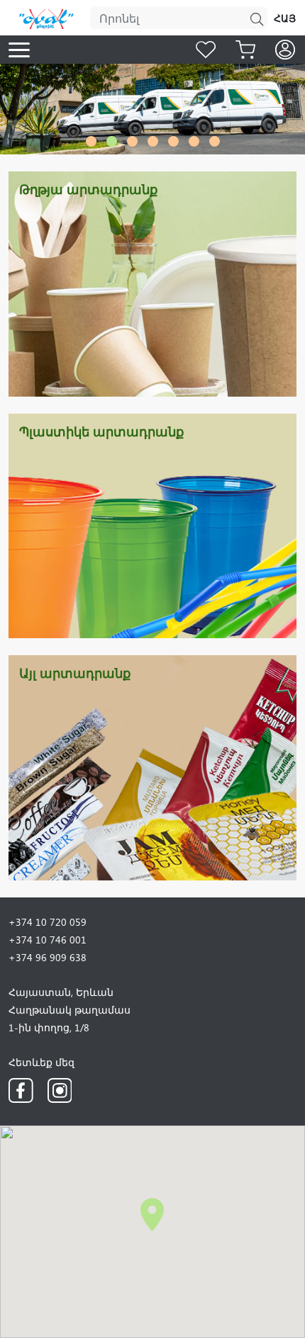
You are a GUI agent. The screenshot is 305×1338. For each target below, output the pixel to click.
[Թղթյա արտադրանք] (152, 282)
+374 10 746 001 (48, 939)
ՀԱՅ (285, 18)
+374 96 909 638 (48, 957)
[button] (91, 141)
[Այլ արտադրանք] (152, 766)
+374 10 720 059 (48, 922)
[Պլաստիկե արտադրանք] (152, 524)
